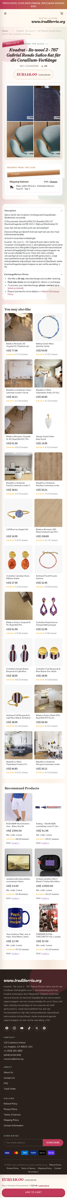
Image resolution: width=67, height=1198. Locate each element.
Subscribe (53, 1142)
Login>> (15, 843)
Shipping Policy (11, 1120)
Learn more (43, 1185)
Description (10, 210)
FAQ (6, 1083)
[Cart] (61, 13)
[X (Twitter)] (37, 1028)
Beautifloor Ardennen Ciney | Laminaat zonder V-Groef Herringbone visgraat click (18, 391)
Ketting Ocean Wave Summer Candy (44, 344)
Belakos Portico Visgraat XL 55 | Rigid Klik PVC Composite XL (18, 623)
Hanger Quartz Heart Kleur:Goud (45, 437)
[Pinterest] (44, 1028)
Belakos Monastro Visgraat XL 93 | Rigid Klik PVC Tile (18, 437)
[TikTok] (29, 1028)
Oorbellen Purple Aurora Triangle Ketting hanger (46, 623)
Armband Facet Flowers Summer (46, 577)
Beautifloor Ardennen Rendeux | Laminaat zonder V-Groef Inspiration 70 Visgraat (48, 484)
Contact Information (13, 1125)
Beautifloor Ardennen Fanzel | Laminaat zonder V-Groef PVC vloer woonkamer (18, 484)
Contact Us (9, 1077)
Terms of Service (12, 1114)
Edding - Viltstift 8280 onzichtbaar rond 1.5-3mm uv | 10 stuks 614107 (48, 825)
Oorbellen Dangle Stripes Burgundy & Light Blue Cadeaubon (17, 670)
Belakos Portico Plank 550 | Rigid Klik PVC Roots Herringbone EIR (48, 716)
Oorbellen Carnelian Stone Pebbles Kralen (17, 577)
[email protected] (15, 288)
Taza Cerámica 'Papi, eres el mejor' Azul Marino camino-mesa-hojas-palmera (18, 935)
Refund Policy (10, 1103)
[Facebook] (7, 1028)
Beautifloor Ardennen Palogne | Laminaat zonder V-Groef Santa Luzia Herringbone (47, 763)
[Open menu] (5, 13)
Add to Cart (33, 1192)
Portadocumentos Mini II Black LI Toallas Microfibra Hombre (47, 880)
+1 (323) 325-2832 (13, 1050)
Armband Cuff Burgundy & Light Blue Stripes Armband (18, 716)
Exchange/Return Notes (17, 274)
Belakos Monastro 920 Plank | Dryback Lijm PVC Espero (46, 531)
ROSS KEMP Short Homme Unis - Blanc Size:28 (17, 824)
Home (5, 31)
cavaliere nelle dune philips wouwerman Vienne (18, 880)
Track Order (10, 1088)
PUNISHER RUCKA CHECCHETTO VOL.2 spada (48, 935)
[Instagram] (14, 1028)
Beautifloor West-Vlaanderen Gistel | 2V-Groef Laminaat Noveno (48, 391)
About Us (8, 1072)
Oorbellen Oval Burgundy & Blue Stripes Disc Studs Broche (48, 670)
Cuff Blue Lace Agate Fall (17, 529)
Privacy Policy (10, 1109)
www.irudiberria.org (48, 21)
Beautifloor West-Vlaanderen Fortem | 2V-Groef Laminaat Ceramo (16, 763)
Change (53, 181)
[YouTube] (22, 1028)
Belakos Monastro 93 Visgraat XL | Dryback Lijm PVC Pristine (17, 345)
